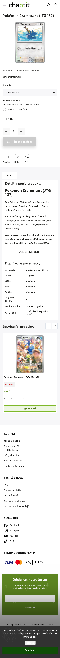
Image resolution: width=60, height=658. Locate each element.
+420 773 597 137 (13, 460)
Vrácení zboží (11, 495)
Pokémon (30, 281)
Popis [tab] (9, 175)
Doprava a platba (13, 490)
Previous (49, 325)
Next (55, 325)
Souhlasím (30, 650)
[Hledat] (48, 5)
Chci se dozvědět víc (29, 251)
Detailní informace (12, 76)
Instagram (14, 530)
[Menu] (4, 5)
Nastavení (30, 642)
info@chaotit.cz (12, 455)
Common (30, 292)
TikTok (13, 541)
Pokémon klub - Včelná (42, 624)
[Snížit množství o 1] (6, 131)
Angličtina (31, 275)
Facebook (14, 525)
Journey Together (35, 306)
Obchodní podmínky (14, 501)
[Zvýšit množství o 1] (21, 131)
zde (34, 636)
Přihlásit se (30, 607)
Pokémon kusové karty (37, 270)
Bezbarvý (30, 286)
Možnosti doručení (17, 109)
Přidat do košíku (22, 142)
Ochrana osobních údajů (16, 506)
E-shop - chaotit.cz (16, 624)
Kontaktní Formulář (14, 466)
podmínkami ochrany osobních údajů (30, 587)
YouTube (13, 536)
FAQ (6, 485)
